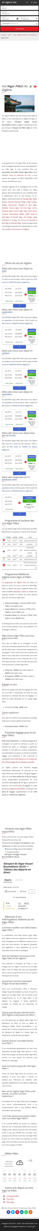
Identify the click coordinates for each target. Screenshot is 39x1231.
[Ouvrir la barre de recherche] (27, 2)
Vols (9, 35)
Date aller (4, 17)
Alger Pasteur (32, 202)
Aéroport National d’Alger (17, 202)
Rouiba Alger (14, 208)
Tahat (31, 591)
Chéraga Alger (27, 199)
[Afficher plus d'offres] (19, 306)
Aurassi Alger (18, 211)
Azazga (14, 220)
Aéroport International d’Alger (13, 214)
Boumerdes (13, 205)
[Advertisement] (19, 63)
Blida (35, 199)
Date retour (23, 17)
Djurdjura (17, 591)
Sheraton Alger (16, 223)
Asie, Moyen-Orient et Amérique (24, 35)
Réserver (32, 292)
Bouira (4, 202)
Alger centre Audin (30, 211)
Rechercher (20, 29)
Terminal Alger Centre (28, 208)
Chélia (24, 591)
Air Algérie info (9, 2)
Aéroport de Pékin (13, 852)
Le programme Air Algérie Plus (14, 582)
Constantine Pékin (12, 1196)
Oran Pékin (10, 1199)
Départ (3, 6)
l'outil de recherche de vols (19, 175)
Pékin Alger (10, 1202)
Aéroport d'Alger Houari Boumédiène (19, 849)
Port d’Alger (28, 217)
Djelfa (27, 214)
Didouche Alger (7, 211)
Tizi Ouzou (22, 220)
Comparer (31, 289)
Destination (4, 11)
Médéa (4, 205)
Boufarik (5, 208)
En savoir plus (30, 1226)
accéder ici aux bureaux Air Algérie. (17, 229)
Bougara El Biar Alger (28, 205)
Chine (29, 1208)
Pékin (34, 1208)
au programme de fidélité (16, 789)
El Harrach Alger (16, 217)
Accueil (3, 35)
